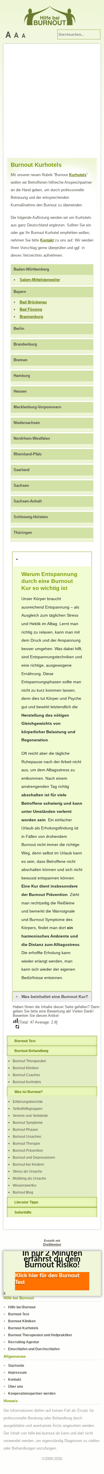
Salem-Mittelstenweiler (40, 280)
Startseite (16, 1365)
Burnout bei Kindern (28, 1164)
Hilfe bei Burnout (22, 1307)
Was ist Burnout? (28, 1092)
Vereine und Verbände (30, 1115)
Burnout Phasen (25, 1129)
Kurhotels (77, 175)
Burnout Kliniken (26, 1068)
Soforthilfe (22, 1212)
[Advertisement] (52, 102)
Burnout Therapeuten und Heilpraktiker (40, 1335)
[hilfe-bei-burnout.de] (52, 14)
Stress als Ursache (27, 1171)
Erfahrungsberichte (28, 1101)
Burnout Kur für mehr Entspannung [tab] (42, 559)
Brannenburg (31, 316)
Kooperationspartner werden (31, 1393)
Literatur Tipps (26, 1202)
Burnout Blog (23, 1192)
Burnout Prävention (28, 1150)
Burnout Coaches (26, 1075)
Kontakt (47, 240)
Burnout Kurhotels (27, 1082)
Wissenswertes (24, 1185)
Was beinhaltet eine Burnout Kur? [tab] (54, 996)
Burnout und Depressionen (34, 1157)
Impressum (17, 1372)
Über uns (15, 1386)
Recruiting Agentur (23, 1342)
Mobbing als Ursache (29, 1178)
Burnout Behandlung (31, 1051)
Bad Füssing (31, 309)
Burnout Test (25, 1041)
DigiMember (52, 1244)
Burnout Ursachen (27, 1136)
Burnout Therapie (26, 1143)
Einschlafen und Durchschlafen (34, 1349)
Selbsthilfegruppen (27, 1108)
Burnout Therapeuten (29, 1061)
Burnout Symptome (28, 1122)
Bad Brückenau (33, 302)
